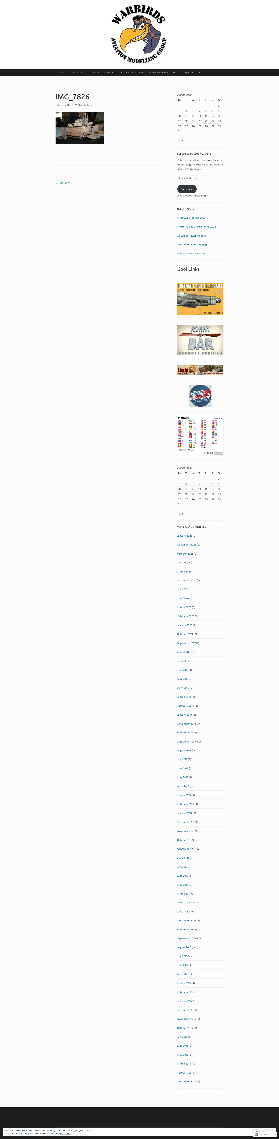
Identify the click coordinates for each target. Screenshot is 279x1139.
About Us (77, 72)
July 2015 (182, 1036)
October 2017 (185, 839)
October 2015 (185, 1027)
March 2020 (184, 607)
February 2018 (185, 803)
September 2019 (187, 643)
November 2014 (186, 1081)
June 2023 (183, 562)
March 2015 (184, 1063)
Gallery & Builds (130, 72)
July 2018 (182, 759)
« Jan (180, 140)
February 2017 (185, 902)
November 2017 (186, 830)
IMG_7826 (63, 183)
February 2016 (185, 991)
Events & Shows (100, 72)
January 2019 (184, 714)
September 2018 (187, 741)
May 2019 (182, 678)
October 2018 (185, 732)
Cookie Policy (66, 1133)
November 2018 (186, 723)
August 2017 (184, 857)
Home (62, 72)
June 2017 (182, 875)
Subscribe (187, 189)
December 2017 (186, 821)
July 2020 (182, 589)
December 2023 (186, 544)
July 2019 (182, 660)
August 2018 (184, 750)
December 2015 (186, 1009)
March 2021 (184, 571)
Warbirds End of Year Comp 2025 (196, 226)
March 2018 (184, 795)
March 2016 (184, 983)
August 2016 (184, 947)
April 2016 (183, 973)
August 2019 (184, 651)
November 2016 (186, 920)
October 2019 (185, 634)
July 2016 (182, 956)
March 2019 (184, 696)
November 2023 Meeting (192, 244)
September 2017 (186, 848)
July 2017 (182, 866)
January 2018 (184, 813)
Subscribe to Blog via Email (194, 154)
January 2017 (184, 911)
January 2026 (184, 535)
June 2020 (183, 598)
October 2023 (185, 553)
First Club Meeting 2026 (191, 217)
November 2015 (186, 1018)
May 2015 (182, 1054)
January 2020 (184, 625)
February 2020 (185, 616)
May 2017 (182, 884)
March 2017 (184, 893)
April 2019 (183, 687)
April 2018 (183, 786)
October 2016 (185, 929)
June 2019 (182, 669)
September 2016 (187, 938)
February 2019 (185, 705)
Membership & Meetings (163, 72)
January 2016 (184, 1000)
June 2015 (182, 1045)
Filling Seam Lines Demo (191, 253)
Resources (191, 72)
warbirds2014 (83, 104)
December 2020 (186, 580)
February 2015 (185, 1072)
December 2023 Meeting (192, 235)
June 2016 (182, 965)
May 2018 (182, 777)
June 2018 (182, 768)
